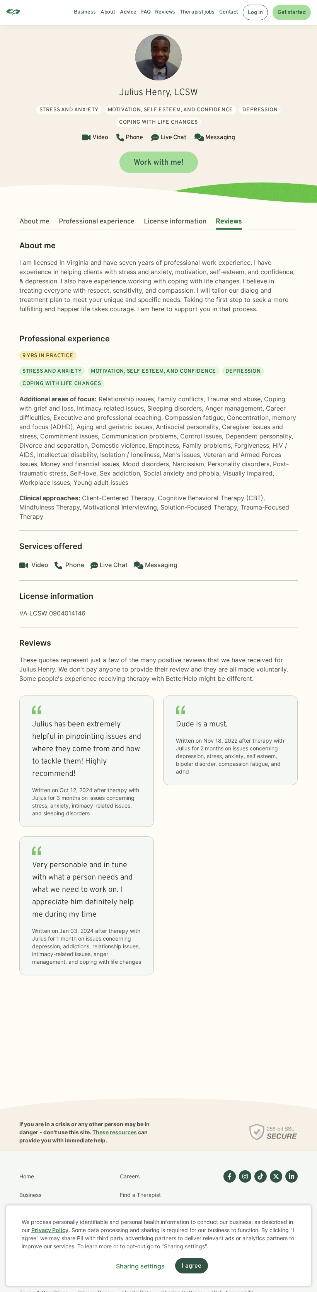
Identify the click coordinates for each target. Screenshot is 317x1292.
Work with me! (159, 163)
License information (175, 221)
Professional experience (97, 221)
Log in (255, 12)
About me (34, 221)
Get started (292, 12)
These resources (114, 1132)
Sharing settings (140, 1266)
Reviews (229, 221)
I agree (191, 1266)
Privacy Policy (49, 1230)
